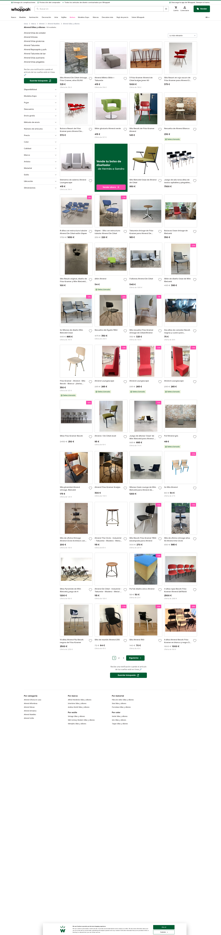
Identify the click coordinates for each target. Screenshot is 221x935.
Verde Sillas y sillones (120, 716)
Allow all (164, 927)
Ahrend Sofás (29, 718)
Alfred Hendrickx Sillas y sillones (79, 700)
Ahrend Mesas (29, 707)
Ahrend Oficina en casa (32, 700)
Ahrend (41, 24)
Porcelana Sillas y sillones (121, 707)
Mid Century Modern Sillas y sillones (81, 720)
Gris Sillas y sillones (119, 720)
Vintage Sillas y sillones (76, 716)
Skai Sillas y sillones (119, 703)
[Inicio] (21, 9)
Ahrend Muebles (54, 24)
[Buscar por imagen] (166, 9)
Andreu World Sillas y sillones (78, 707)
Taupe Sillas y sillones (120, 724)
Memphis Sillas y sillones (77, 724)
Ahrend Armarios (30, 711)
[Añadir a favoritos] (90, 78)
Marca (33, 24)
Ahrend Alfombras (30, 703)
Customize (163, 932)
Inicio (26, 24)
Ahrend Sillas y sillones (71, 24)
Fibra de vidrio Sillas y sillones (123, 700)
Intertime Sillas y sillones (77, 703)
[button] (161, 2)
